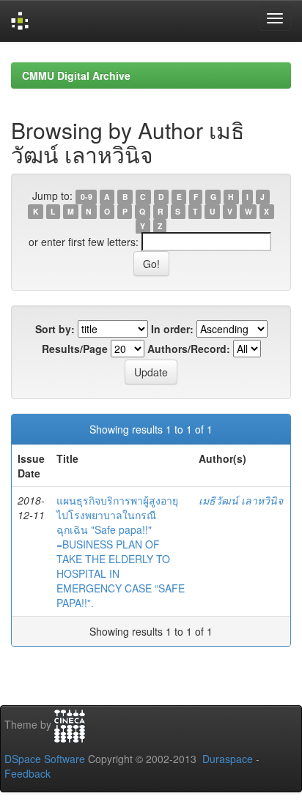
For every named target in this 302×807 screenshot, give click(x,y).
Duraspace (227, 758)
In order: (172, 328)
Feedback (27, 773)
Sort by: (55, 328)
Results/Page (75, 348)
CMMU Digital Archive (76, 75)
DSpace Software (44, 758)
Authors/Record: (188, 348)
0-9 (86, 196)
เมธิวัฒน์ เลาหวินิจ (241, 500)
